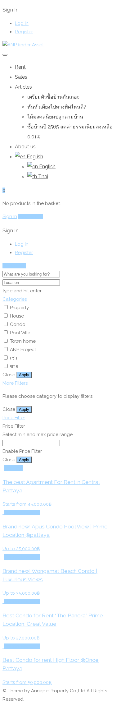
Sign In (9, 216)
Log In (22, 23)
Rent (20, 67)
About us (25, 147)
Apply (24, 375)
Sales (21, 77)
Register (24, 32)
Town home (23, 341)
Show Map (14, 265)
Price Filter (13, 417)
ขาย (14, 366)
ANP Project (23, 349)
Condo (17, 324)
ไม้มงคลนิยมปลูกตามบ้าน (55, 117)
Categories (14, 299)
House (17, 316)
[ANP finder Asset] (23, 45)
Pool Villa (20, 333)
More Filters (15, 383)
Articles (23, 87)
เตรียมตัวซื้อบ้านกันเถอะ (53, 97)
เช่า (13, 358)
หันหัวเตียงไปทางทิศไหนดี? (56, 107)
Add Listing (30, 216)
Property (19, 307)
